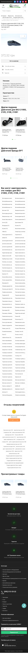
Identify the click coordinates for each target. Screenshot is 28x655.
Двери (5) (4, 237)
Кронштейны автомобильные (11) (8, 277)
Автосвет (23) (5, 210)
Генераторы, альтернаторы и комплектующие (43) (21, 231)
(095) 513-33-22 (10, 592)
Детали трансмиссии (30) (21, 243)
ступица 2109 (5, 441)
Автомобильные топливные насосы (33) (8, 207)
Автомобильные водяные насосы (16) (8, 201)
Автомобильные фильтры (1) (21, 207)
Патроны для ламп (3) (7, 289)
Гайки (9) (4, 231)
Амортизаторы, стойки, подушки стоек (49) (8, 216)
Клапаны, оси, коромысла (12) (8, 261)
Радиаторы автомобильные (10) (21, 313)
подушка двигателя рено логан (14, 467)
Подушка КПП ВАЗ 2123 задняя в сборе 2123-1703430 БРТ (6, 169)
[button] (12, 139)
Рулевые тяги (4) (19, 331)
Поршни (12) (18, 301)
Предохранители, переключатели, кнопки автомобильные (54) (8, 304)
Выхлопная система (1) (20, 228)
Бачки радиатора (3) (20, 216)
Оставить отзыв (14, 420)
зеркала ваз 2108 (10, 451)
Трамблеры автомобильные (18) (21, 370)
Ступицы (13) (18, 355)
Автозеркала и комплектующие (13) (8, 198)
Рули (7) (4, 334)
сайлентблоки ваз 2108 (14, 453)
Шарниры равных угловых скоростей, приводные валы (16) (8, 389)
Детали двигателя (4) (7, 240)
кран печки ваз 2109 (21, 437)
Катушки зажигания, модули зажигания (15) (21, 258)
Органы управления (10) (21, 286)
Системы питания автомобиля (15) (8, 346)
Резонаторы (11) (19, 319)
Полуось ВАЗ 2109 (19, 434)
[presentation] (21, 36)
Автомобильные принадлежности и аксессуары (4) (21, 204)
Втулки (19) (18, 225)
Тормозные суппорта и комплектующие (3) (8, 367)
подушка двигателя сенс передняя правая (14, 462)
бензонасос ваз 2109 (8, 430)
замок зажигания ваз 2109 (9, 439)
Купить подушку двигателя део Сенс (14, 458)
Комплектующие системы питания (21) (8, 271)
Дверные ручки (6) (19, 237)
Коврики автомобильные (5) (21, 261)
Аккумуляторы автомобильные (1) (21, 210)
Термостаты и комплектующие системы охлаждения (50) (8, 358)
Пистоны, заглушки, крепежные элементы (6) (21, 289)
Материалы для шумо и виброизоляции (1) (21, 280)
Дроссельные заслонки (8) (21, 249)
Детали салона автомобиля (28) (8, 243)
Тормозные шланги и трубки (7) (8, 370)
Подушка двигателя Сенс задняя (14, 460)
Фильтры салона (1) (7, 383)
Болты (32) (4, 222)
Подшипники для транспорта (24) (8, 298)
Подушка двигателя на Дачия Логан (14, 455)
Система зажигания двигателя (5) (21, 340)
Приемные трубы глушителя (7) (21, 304)
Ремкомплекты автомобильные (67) (21, 322)
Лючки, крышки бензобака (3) (8, 280)
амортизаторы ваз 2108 (19, 430)
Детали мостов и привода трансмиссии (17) (21, 240)
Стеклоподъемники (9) (7, 355)
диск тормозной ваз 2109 (8, 448)
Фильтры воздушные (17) (8, 380)
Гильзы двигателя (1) (7, 234)
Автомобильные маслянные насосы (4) (21, 201)
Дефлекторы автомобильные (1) (21, 246)
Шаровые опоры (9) (19, 389)
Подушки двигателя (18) (21, 295)
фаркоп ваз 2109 (18, 451)
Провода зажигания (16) (8, 307)
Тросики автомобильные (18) (8, 373)
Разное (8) (17, 316)
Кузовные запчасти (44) (20, 277)
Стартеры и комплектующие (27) (8, 352)
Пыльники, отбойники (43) (8, 313)
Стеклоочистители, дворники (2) (21, 352)
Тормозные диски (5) (7, 364)
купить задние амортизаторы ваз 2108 (17, 441)
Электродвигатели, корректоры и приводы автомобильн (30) (21, 392)
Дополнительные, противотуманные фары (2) (8, 249)
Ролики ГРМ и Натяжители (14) (21, 328)
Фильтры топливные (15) (21, 383)
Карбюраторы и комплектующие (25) (8, 258)
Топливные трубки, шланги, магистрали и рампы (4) (21, 358)
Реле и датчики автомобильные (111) (8, 322)
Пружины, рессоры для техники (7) (21, 310)
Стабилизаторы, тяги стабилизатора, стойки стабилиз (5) (21, 349)
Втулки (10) (5, 228)
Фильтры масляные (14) (21, 380)
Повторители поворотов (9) (21, 292)
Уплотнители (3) (19, 373)
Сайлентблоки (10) (6, 337)
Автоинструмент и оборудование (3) (21, 198)
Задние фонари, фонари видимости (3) (8, 252)
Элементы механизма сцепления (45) (21, 395)
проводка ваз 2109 (9, 434)
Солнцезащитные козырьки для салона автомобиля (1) (21, 346)
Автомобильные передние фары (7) (8, 204)
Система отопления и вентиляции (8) (8, 343)
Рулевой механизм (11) (7, 331)
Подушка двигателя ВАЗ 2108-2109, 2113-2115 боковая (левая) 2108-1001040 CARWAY (20, 131)
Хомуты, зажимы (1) (7, 386)
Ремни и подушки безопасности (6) (8, 325)
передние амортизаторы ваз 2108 (14, 444)
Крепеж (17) (5, 274)
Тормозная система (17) (8, 361)
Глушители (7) (18, 234)
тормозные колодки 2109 (9, 446)
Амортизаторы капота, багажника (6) (21, 213)
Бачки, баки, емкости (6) (8, 219)
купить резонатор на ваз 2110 (9, 437)
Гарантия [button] (7, 73)
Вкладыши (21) (5, 225)
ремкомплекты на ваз (20, 448)
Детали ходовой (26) (7, 246)
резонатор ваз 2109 (20, 446)
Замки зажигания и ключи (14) (21, 252)
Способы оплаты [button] (9, 69)
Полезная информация (6, 1)
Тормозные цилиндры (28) (21, 367)
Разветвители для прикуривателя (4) (8, 316)
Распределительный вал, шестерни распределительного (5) (8, 319)
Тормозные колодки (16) (21, 364)
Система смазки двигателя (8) (21, 343)
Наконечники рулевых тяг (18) (21, 283)
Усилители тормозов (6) (8, 376)
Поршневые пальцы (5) (7, 301)
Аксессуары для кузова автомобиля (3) (8, 213)
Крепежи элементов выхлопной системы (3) (21, 274)
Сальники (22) (18, 337)
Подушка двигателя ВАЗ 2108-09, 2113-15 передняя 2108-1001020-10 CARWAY (6, 131)
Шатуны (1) (5, 392)
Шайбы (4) (17, 386)
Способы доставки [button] (10, 66)
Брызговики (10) (19, 222)
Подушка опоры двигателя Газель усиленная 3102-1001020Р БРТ (19, 169)
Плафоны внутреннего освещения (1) (8, 292)
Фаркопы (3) (18, 376)
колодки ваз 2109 (20, 439)
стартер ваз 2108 (7, 432)
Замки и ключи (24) (6, 255)
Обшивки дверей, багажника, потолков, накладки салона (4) (8, 286)
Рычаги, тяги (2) (19, 334)
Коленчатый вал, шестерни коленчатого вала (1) (8, 264)
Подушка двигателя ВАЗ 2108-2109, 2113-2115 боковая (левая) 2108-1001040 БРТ (7, 493)
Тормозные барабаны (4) (21, 361)
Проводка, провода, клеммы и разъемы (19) (21, 307)
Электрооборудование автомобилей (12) (8, 395)
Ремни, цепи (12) (6, 328)
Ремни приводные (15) (20, 325)
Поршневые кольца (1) (20, 298)
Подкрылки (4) (5, 295)
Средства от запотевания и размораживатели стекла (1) (8, 349)
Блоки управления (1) (20, 219)
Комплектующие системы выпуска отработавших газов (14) (8, 268)
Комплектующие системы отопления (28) (21, 268)
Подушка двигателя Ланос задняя (14, 465)
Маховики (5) (5, 283)
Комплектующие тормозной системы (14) (21, 271)
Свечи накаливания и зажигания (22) (8, 340)
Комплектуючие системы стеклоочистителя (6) (21, 264)
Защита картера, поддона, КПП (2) (21, 255)
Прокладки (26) (5, 310)
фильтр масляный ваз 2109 (18, 432)
